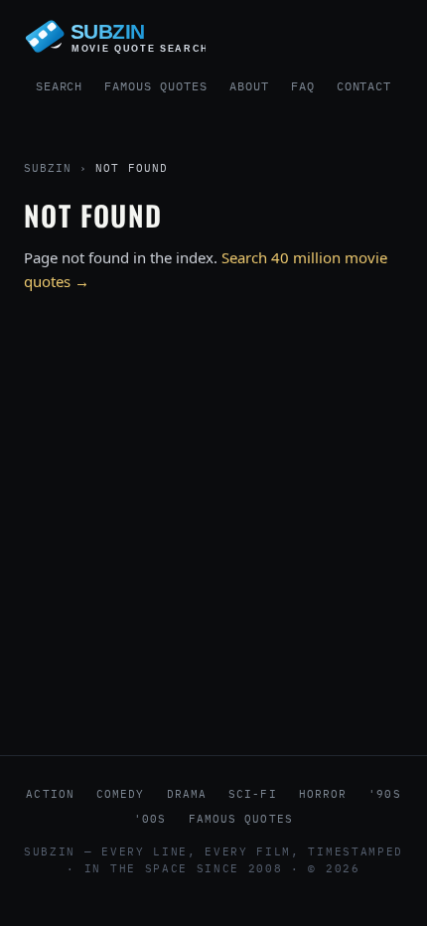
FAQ (303, 85)
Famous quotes (241, 819)
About (249, 85)
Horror (323, 794)
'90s (384, 794)
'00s (150, 819)
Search (59, 85)
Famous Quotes (155, 85)
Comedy (120, 794)
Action (50, 794)
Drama (187, 794)
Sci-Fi (252, 794)
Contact (364, 85)
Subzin (47, 168)
